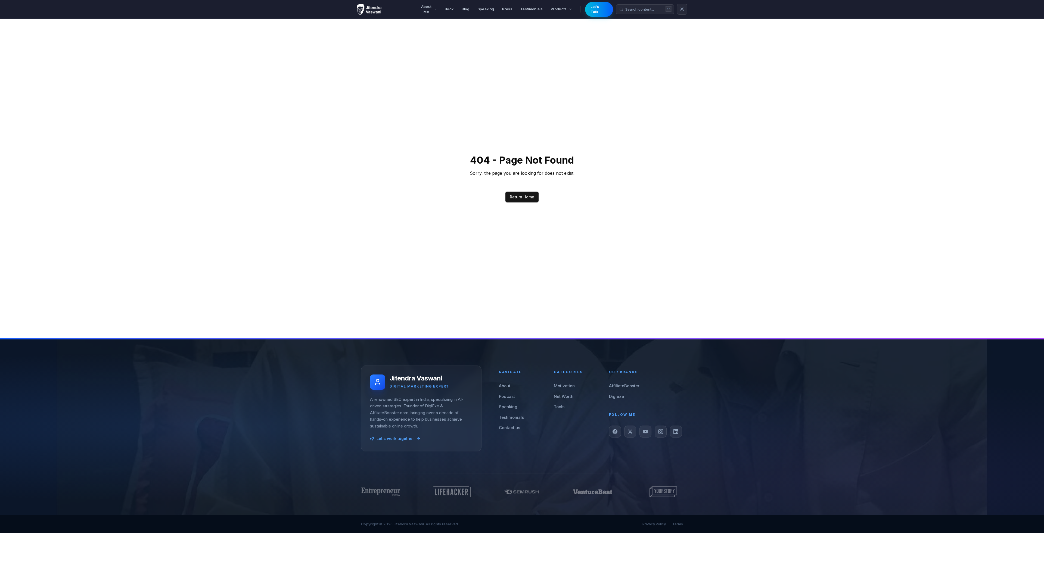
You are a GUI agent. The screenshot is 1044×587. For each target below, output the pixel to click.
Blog (465, 9)
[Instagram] (661, 432)
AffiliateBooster (624, 385)
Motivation (564, 385)
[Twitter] (630, 432)
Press (507, 9)
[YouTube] (645, 432)
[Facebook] (615, 432)
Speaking (486, 9)
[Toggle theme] (682, 9)
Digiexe (616, 396)
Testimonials (531, 9)
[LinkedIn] (676, 432)
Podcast (507, 396)
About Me (426, 9)
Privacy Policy (654, 524)
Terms (677, 524)
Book (449, 9)
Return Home (522, 197)
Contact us (509, 427)
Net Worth (563, 396)
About (504, 385)
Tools (559, 406)
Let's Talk (595, 9)
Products (559, 9)
